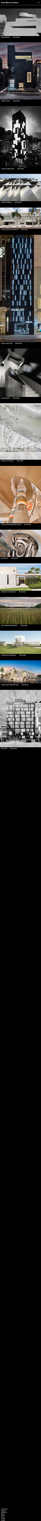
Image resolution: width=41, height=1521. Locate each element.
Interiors (3, 1510)
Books (2, 1513)
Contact (3, 1518)
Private (3, 1520)
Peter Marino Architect (9, 2)
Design (3, 1515)
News (2, 1517)
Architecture (4, 1509)
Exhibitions (4, 1512)
